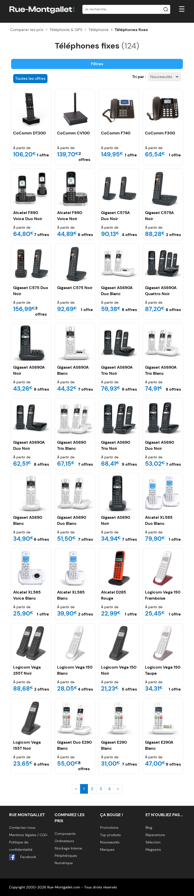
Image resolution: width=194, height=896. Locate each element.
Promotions (109, 827)
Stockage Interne (68, 848)
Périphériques (66, 855)
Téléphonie (98, 29)
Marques (107, 849)
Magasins (153, 849)
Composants (65, 833)
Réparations (155, 835)
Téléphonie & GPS (66, 29)
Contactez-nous (22, 827)
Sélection (153, 842)
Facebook (27, 857)
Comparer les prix (26, 29)
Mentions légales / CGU (28, 835)
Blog (149, 827)
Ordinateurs (64, 841)
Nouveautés (109, 842)
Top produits (110, 835)
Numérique (64, 863)
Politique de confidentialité (20, 846)
